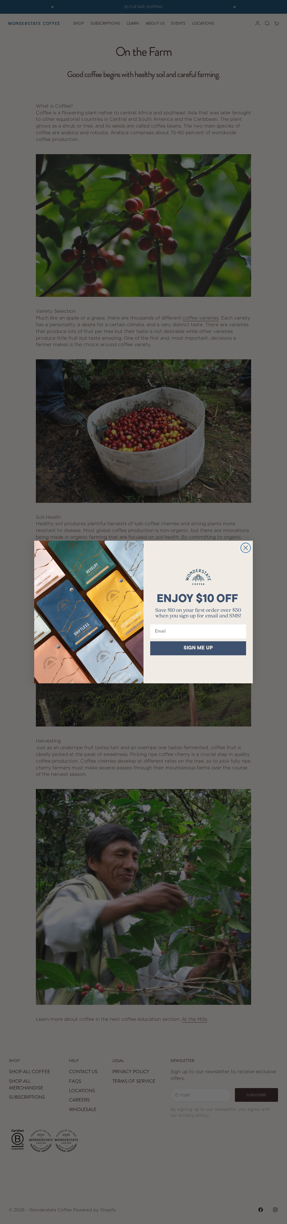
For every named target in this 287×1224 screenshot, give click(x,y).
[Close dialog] (246, 548)
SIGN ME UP (198, 648)
